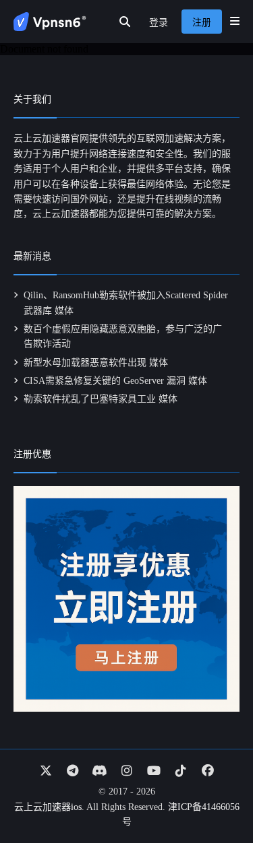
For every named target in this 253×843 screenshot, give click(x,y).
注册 (201, 23)
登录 (158, 23)
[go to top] (216, 794)
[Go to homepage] (49, 21)
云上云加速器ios (48, 807)
